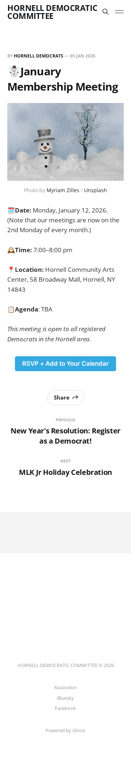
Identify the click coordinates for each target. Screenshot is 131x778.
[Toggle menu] (119, 11)
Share (62, 397)
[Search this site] (105, 11)
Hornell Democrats (38, 56)
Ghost (79, 730)
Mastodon (65, 687)
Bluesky (65, 698)
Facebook (65, 708)
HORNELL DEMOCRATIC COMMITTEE (52, 12)
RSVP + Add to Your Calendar (65, 363)
